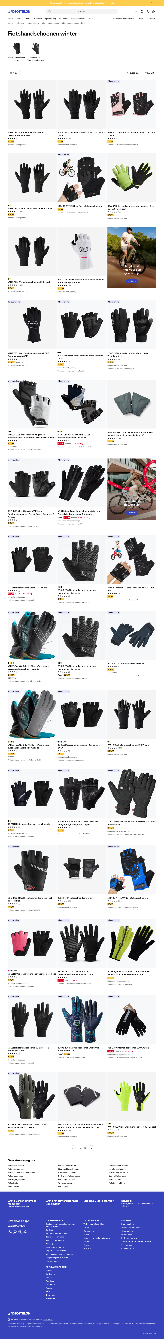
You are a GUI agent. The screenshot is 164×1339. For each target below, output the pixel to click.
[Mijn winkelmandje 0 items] (153, 11)
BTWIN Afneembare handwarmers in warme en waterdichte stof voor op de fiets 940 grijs (80, 1126)
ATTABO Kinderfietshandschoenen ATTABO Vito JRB (130, 589)
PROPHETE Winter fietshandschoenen (125, 663)
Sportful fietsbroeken (118, 1176)
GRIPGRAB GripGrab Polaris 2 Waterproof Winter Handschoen (131, 823)
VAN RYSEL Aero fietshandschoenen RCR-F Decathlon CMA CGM (28, 354)
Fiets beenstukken (117, 1183)
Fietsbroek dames (15, 1176)
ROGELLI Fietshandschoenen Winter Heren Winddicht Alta (128, 354)
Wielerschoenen (65, 1183)
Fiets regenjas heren (67, 1179)
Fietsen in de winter (16, 1166)
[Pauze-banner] (150, 3)
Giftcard (151, 19)
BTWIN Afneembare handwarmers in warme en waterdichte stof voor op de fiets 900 (130, 433)
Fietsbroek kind (14, 1186)
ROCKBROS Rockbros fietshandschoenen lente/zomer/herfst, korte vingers (78, 823)
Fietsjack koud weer (16, 1169)
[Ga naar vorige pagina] (73, 1148)
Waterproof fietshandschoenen (35, 59)
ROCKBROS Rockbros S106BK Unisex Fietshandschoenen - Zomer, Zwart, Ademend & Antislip (31, 514)
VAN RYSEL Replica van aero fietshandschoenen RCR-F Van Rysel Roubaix (81, 281)
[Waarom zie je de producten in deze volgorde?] (128, 73)
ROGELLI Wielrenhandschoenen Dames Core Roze (32, 974)
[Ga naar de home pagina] (19, 11)
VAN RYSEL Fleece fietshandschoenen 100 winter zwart (81, 134)
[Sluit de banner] (154, 3)
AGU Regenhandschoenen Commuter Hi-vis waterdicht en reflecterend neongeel (128, 973)
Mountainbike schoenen (68, 1169)
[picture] (32, 104)
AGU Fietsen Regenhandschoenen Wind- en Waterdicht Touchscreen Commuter (79, 512)
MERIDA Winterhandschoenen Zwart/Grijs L (128, 1048)
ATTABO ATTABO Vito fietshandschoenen (127, 898)
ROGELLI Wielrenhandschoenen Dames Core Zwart (79, 746)
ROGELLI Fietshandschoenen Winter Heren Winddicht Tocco (28, 1049)
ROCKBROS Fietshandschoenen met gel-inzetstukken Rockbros (77, 591)
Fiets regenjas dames (17, 1179)
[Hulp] (142, 11)
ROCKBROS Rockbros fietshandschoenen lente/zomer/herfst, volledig (28, 1126)
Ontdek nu (132, 281)
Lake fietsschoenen (117, 1169)
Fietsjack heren (115, 1179)
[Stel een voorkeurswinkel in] (136, 11)
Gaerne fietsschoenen (68, 1172)
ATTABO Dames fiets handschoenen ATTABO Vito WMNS (131, 134)
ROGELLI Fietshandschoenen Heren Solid (27, 588)
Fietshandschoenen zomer (16, 59)
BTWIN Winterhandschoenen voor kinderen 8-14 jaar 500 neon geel (130, 207)
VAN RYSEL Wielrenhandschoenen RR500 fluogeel (131, 1127)
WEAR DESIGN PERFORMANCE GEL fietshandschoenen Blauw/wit (74, 436)
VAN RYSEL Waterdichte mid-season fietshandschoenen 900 (25, 134)
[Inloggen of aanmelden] (148, 11)
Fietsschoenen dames (118, 1166)
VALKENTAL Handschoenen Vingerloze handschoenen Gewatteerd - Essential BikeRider (31, 436)
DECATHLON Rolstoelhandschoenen (75, 898)
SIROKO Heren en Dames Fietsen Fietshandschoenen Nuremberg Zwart (76, 973)
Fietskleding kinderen (118, 1172)
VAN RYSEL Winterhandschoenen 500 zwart (29, 282)
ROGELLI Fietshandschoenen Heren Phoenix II (30, 824)
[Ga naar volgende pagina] (91, 1148)
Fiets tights (63, 1186)
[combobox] (150, 73)
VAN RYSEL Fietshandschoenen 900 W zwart (128, 745)
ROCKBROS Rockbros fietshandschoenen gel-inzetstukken (30, 899)
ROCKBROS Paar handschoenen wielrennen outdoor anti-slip (79, 1049)
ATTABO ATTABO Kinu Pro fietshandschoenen (80, 206)
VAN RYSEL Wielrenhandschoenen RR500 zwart (30, 208)
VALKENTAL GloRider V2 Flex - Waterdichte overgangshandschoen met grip (28, 667)
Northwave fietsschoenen (69, 1176)
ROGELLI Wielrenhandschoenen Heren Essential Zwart (80, 357)
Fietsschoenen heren (67, 1166)
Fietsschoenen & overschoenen (21, 1172)
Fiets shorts (13, 1183)
